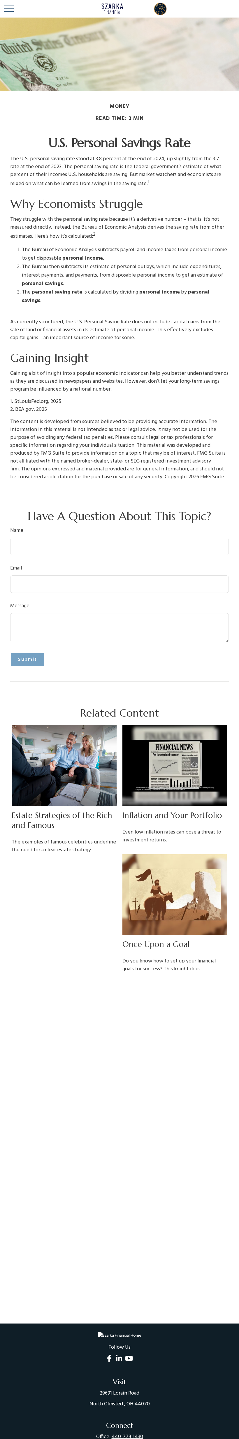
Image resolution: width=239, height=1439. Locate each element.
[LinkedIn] (119, 1358)
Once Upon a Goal (156, 944)
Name (16, 530)
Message (19, 606)
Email (16, 568)
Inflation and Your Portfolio (172, 815)
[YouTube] (129, 1358)
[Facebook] (109, 1358)
